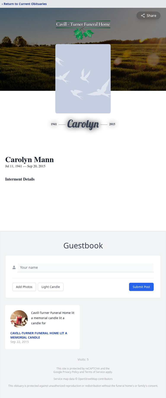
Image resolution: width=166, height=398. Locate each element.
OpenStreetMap (87, 379)
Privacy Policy (71, 372)
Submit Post (141, 287)
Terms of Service (95, 372)
